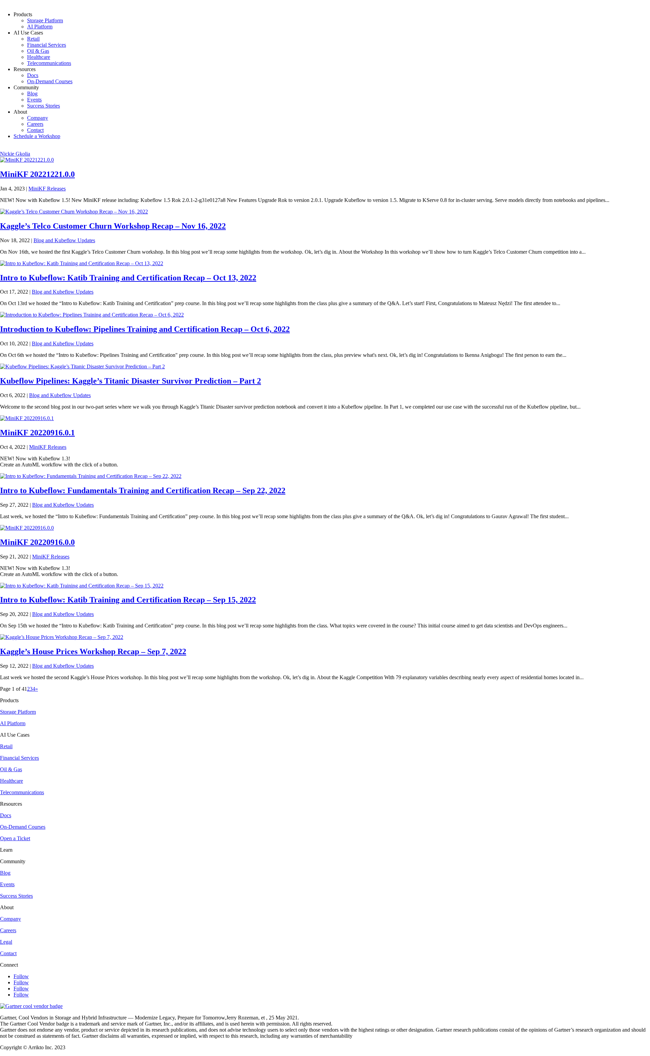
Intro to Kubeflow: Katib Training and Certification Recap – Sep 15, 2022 (128, 599)
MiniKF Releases (47, 188)
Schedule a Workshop (37, 136)
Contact (35, 130)
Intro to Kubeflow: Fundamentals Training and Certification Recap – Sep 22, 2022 (142, 490)
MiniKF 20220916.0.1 (37, 432)
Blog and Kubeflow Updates (64, 240)
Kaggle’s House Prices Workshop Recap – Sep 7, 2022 (93, 651)
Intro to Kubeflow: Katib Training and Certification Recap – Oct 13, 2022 (128, 277)
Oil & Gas (38, 51)
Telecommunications (49, 63)
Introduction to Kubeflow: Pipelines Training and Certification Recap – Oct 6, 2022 (145, 329)
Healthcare (38, 57)
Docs (32, 75)
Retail (33, 39)
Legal (6, 942)
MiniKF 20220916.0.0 (37, 542)
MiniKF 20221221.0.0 (37, 174)
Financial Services (46, 45)
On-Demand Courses (49, 81)
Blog (32, 93)
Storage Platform (45, 20)
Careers (35, 124)
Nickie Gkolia (15, 154)
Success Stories (43, 106)
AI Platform (39, 26)
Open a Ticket (15, 838)
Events (34, 99)
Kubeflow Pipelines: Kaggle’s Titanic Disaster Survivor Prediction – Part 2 (130, 380)
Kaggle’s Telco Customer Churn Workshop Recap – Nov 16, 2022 (113, 226)
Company (37, 118)
